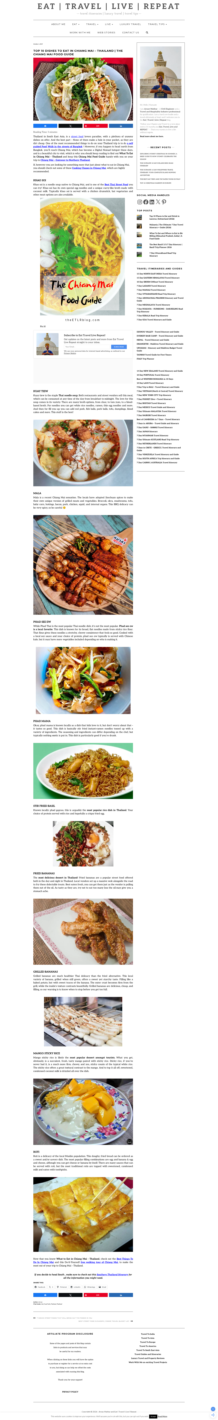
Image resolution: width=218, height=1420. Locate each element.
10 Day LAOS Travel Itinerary (150, 383)
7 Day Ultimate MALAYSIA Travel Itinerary (156, 411)
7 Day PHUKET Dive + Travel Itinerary (154, 399)
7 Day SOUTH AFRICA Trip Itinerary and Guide (158, 458)
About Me (58, 24)
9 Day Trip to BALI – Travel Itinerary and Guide (158, 387)
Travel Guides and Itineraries (148, 1354)
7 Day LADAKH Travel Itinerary (151, 286)
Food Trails (47, 1304)
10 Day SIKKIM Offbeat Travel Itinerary (155, 282)
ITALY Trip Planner (145, 359)
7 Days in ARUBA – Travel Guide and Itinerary (158, 423)
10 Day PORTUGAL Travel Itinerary (153, 375)
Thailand (53, 1304)
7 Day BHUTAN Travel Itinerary (151, 403)
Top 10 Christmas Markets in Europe (155, 183)
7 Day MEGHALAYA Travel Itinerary (153, 305)
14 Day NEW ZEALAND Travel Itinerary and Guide (160, 371)
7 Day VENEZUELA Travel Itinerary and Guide (158, 454)
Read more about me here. (152, 136)
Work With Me (80, 32)
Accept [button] (153, 1416)
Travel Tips (157, 24)
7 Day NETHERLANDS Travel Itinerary (154, 444)
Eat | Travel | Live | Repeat (109, 6)
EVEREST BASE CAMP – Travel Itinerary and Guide (160, 336)
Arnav (41, 1302)
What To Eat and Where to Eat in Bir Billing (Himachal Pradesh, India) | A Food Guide (166, 236)
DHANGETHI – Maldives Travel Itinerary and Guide (160, 344)
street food (77, 136)
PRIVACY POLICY (70, 1392)
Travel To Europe (147, 1342)
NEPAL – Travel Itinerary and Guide (153, 340)
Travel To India (148, 1334)
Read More (162, 1416)
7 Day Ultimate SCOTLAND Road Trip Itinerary (158, 439)
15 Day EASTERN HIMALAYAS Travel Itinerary (158, 278)
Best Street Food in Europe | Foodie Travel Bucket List (104, 1321)
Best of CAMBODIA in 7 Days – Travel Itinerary (158, 419)
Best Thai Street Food (116, 184)
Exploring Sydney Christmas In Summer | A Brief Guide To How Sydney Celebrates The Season (158, 156)
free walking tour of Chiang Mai (99, 1262)
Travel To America (148, 1346)
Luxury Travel (130, 24)
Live (108, 24)
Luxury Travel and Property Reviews (148, 1358)
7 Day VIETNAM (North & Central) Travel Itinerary (160, 391)
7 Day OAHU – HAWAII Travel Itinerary (155, 427)
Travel (91, 24)
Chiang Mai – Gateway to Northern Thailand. (65, 160)
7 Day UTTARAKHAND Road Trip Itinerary (156, 294)
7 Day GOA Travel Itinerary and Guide (154, 320)
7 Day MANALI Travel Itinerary (151, 290)
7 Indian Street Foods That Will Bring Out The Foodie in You (64, 1318)
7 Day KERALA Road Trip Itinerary (152, 316)
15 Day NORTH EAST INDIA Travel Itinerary (157, 274)
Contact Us (130, 32)
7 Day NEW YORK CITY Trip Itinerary (154, 395)
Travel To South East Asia (147, 1350)
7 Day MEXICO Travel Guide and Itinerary (156, 407)
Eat (75, 24)
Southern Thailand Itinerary (112, 1274)
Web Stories (106, 32)
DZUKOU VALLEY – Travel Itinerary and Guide (158, 332)
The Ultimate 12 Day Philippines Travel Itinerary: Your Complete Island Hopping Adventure (158, 172)
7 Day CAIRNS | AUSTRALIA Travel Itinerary (157, 462)
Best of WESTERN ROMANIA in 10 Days (155, 379)
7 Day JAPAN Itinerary (147, 431)
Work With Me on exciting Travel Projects (148, 1362)
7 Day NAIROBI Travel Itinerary (151, 415)
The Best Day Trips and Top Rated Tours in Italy (160, 179)
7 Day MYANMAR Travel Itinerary (152, 435)
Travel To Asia (147, 1338)
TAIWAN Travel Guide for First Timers (154, 355)
